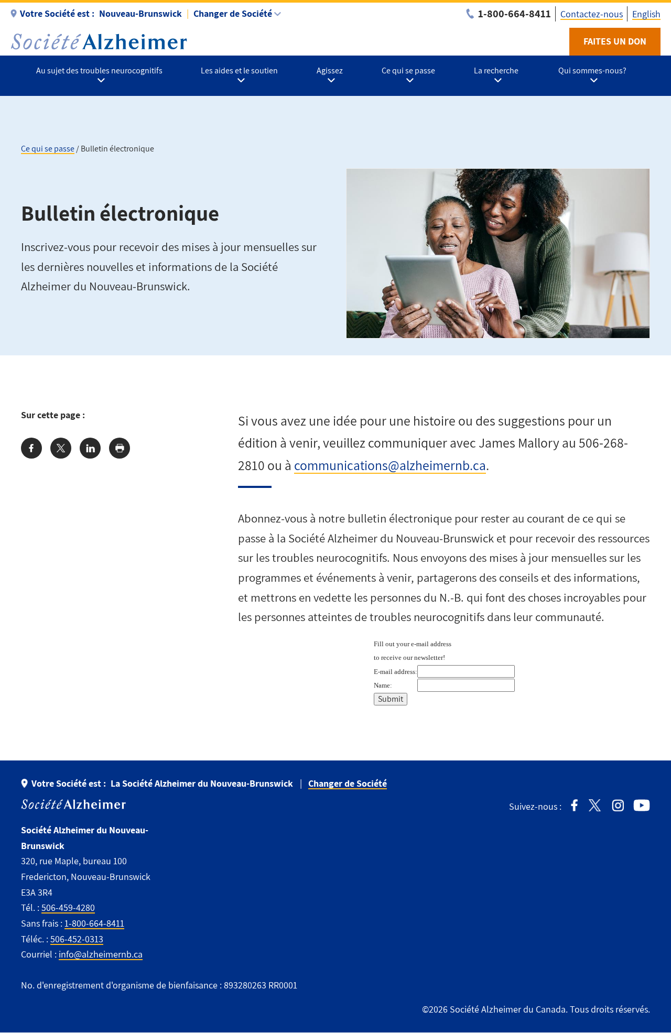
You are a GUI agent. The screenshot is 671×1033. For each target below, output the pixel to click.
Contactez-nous (591, 14)
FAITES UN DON (614, 41)
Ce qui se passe (47, 148)
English (646, 14)
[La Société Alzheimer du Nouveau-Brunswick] (98, 42)
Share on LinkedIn (90, 448)
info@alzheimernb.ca (101, 954)
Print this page (119, 448)
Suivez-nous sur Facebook (574, 805)
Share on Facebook (31, 448)
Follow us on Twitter (594, 805)
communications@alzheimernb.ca (390, 465)
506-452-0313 (76, 939)
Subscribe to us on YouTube (641, 805)
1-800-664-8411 (94, 923)
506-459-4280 (68, 907)
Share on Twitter (60, 448)
